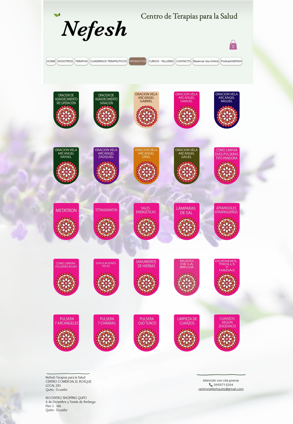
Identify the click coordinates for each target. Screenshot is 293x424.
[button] (233, 45)
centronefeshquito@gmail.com (221, 389)
